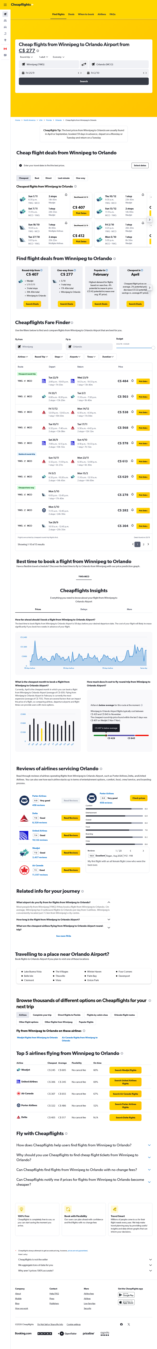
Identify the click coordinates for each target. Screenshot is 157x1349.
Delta (35, 813)
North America (29, 120)
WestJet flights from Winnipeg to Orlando (37, 1037)
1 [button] (137, 544)
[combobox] (59, 56)
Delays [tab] (83, 609)
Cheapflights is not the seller (33, 1259)
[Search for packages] (5, 33)
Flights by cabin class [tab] (97, 1015)
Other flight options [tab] (28, 1022)
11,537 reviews (40, 874)
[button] (5, 4)
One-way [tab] (80, 178)
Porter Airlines (39, 796)
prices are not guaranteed (77, 1251)
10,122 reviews (40, 840)
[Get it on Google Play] (126, 1295)
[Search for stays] (5, 21)
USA (40, 120)
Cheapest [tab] (23, 178)
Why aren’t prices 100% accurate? (36, 1270)
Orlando (58, 120)
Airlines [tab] (23, 1015)
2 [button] (143, 544)
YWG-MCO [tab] (83, 576)
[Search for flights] (5, 14)
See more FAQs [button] (63, 936)
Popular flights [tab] (86, 1022)
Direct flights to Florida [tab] (69, 1015)
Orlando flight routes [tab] (124, 1015)
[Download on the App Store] (126, 1302)
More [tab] (129, 609)
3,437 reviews (39, 857)
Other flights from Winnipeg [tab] (59, 1022)
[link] (32, 304)
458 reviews (38, 805)
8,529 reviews (39, 822)
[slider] (153, 348)
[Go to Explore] (5, 40)
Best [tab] (37, 178)
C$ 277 (27, 50)
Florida (49, 120)
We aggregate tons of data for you (35, 1265)
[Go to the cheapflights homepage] (22, 4)
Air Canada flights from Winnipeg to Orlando (80, 1039)
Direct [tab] (49, 178)
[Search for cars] (5, 27)
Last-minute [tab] (64, 178)
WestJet (36, 848)
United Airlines (39, 830)
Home (17, 120)
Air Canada (37, 865)
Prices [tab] (38, 609)
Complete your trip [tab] (42, 1015)
